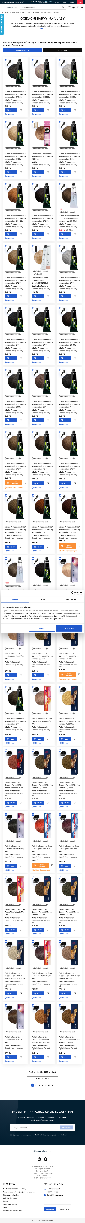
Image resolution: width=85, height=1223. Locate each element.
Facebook (46, 1159)
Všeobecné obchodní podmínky (14, 1189)
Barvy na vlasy (33, 12)
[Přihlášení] (73, 7)
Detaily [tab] (42, 599)
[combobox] (22, 50)
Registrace (64, 1209)
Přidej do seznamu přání (21, 110)
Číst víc (42, 29)
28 (49, 1085)
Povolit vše (69, 628)
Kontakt (5, 1201)
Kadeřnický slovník (10, 1204)
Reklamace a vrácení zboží (12, 1210)
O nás (5, 1207)
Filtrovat (64, 50)
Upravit (41, 628)
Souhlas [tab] (15, 599)
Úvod (7, 12)
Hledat (63, 7)
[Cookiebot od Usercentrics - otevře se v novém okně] (72, 593)
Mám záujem (15, 483)
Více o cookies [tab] (70, 599)
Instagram (39, 1159)
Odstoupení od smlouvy (11, 1195)
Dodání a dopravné (10, 1198)
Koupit (12, 110)
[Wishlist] (69, 7)
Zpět (3, 12)
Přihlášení (50, 1209)
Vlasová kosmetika (18, 12)
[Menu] (3, 7)
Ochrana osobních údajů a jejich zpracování (19, 1192)
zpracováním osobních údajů (33, 1135)
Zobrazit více (42, 1079)
